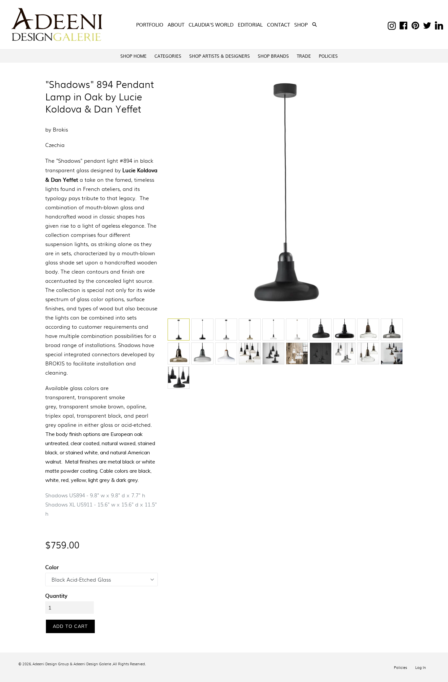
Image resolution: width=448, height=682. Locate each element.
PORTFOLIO (149, 24)
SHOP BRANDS (273, 56)
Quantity (56, 595)
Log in (420, 667)
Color (52, 567)
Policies (400, 667)
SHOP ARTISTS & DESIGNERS (219, 56)
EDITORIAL (250, 24)
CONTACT (278, 24)
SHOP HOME (133, 56)
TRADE (304, 56)
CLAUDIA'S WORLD (211, 24)
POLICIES (328, 56)
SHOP (301, 24)
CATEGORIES (167, 56)
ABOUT (176, 24)
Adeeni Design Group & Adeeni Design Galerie (71, 663)
